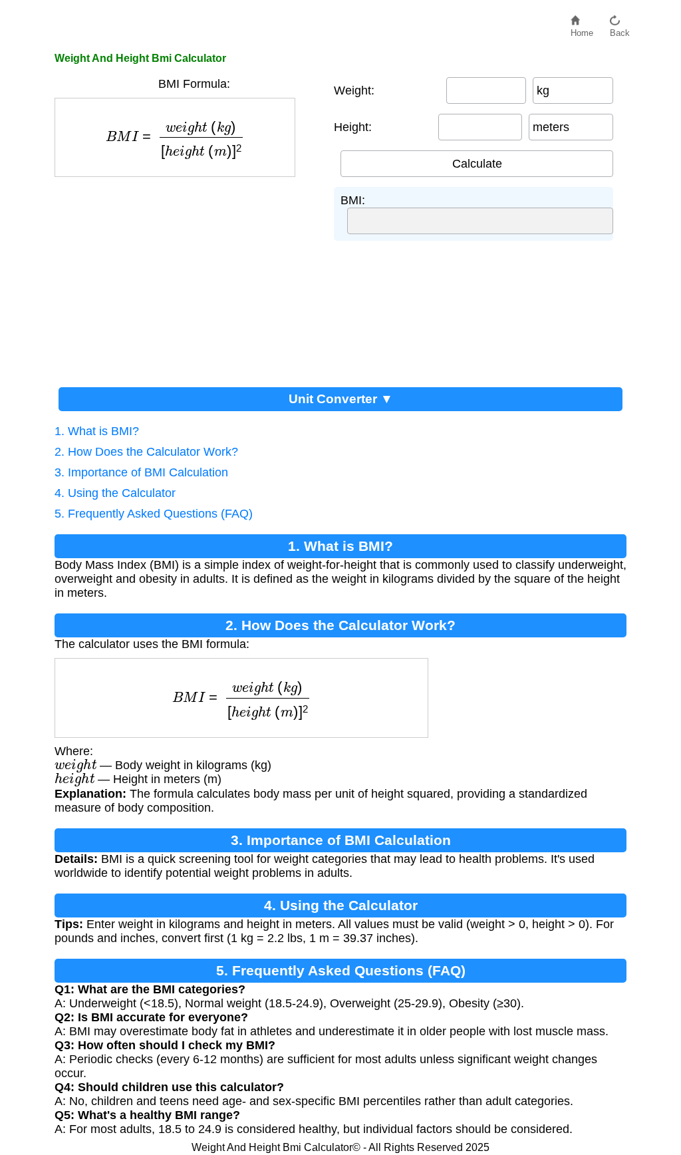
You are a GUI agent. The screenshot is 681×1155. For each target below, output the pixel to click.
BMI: (352, 200)
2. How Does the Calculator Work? (146, 451)
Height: (353, 127)
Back (620, 29)
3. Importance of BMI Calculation (141, 472)
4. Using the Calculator (115, 493)
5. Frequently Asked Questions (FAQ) (154, 513)
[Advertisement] (188, 277)
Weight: (354, 90)
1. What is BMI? (97, 431)
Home (582, 29)
